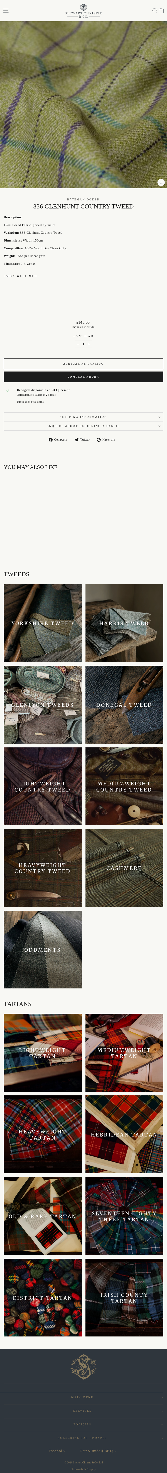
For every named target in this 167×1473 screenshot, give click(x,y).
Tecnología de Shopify (83, 1469)
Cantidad (83, 336)
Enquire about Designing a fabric (83, 426)
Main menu (82, 1397)
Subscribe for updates (82, 1438)
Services (82, 1410)
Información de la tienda (30, 401)
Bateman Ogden (83, 199)
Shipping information (83, 416)
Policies (82, 1424)
